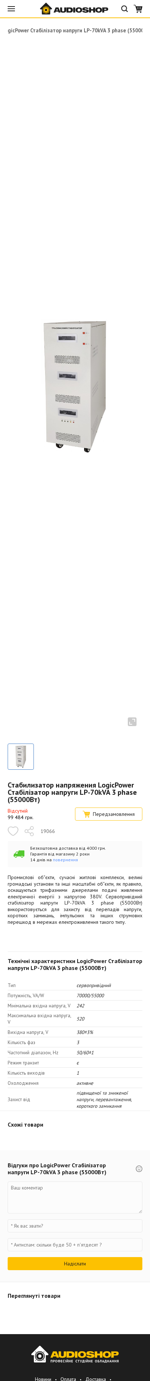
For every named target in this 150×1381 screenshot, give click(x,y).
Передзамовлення (114, 814)
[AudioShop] (75, 8)
